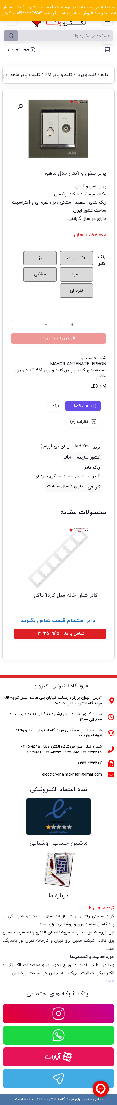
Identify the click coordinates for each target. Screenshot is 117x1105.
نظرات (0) (79, 422)
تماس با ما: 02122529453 (60, 634)
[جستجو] (11, 35)
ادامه (110, 981)
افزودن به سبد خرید (58, 338)
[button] (20, 107)
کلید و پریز (86, 75)
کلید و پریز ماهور (24, 75)
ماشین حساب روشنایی (59, 843)
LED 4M (98, 386)
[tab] (83, 406)
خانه (105, 75)
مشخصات (78, 406)
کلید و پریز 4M (58, 75)
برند (55, 406)
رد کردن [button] (8, 13)
